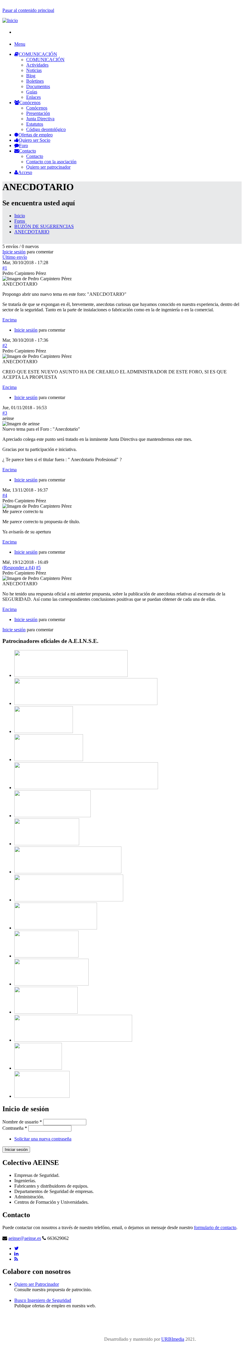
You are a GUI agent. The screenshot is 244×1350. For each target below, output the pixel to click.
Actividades (37, 64)
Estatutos (34, 124)
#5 (38, 567)
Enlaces (33, 97)
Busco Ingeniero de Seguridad (42, 1300)
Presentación (38, 113)
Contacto (27, 150)
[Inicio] (10, 20)
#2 (4, 345)
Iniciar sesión (16, 1149)
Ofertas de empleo (35, 134)
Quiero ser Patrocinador (36, 1284)
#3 (4, 412)
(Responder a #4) (18, 567)
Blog (30, 75)
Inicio (19, 215)
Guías (31, 91)
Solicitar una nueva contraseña (42, 1138)
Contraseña (14, 1128)
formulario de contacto (215, 1227)
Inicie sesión (14, 251)
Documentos (38, 86)
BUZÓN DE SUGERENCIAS (44, 226)
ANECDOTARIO (31, 231)
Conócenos (29, 102)
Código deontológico (46, 129)
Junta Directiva (40, 118)
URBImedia (172, 1339)
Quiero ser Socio (34, 140)
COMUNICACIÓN (38, 54)
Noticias (34, 70)
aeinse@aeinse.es (24, 1238)
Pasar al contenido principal (28, 10)
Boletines (35, 81)
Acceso (25, 172)
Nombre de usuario (22, 1121)
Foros (19, 221)
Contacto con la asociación (51, 161)
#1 (4, 267)
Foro (23, 145)
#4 (4, 495)
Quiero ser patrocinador (48, 167)
